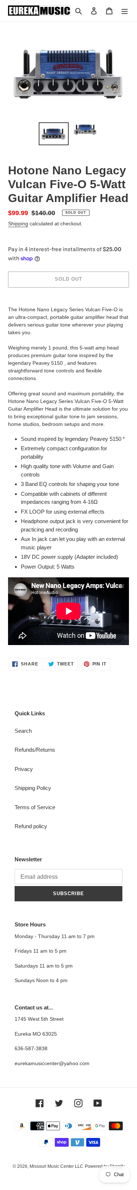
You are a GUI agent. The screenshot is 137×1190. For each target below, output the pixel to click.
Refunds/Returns (35, 750)
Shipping (18, 223)
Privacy (24, 769)
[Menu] (124, 11)
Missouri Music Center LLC (56, 1166)
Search (23, 731)
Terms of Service (35, 807)
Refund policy (31, 826)
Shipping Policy (33, 788)
